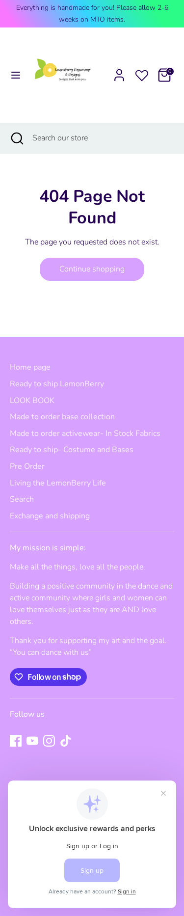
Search (22, 499)
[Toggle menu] (11, 75)
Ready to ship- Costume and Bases (71, 449)
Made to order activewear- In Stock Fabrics (85, 433)
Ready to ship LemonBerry (57, 383)
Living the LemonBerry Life (58, 483)
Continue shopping (92, 269)
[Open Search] (16, 138)
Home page (30, 367)
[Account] (119, 71)
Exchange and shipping (50, 516)
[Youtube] (32, 741)
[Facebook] (16, 741)
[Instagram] (49, 741)
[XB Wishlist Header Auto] (142, 73)
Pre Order (27, 466)
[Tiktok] (66, 741)
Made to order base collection (62, 416)
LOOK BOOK (32, 400)
